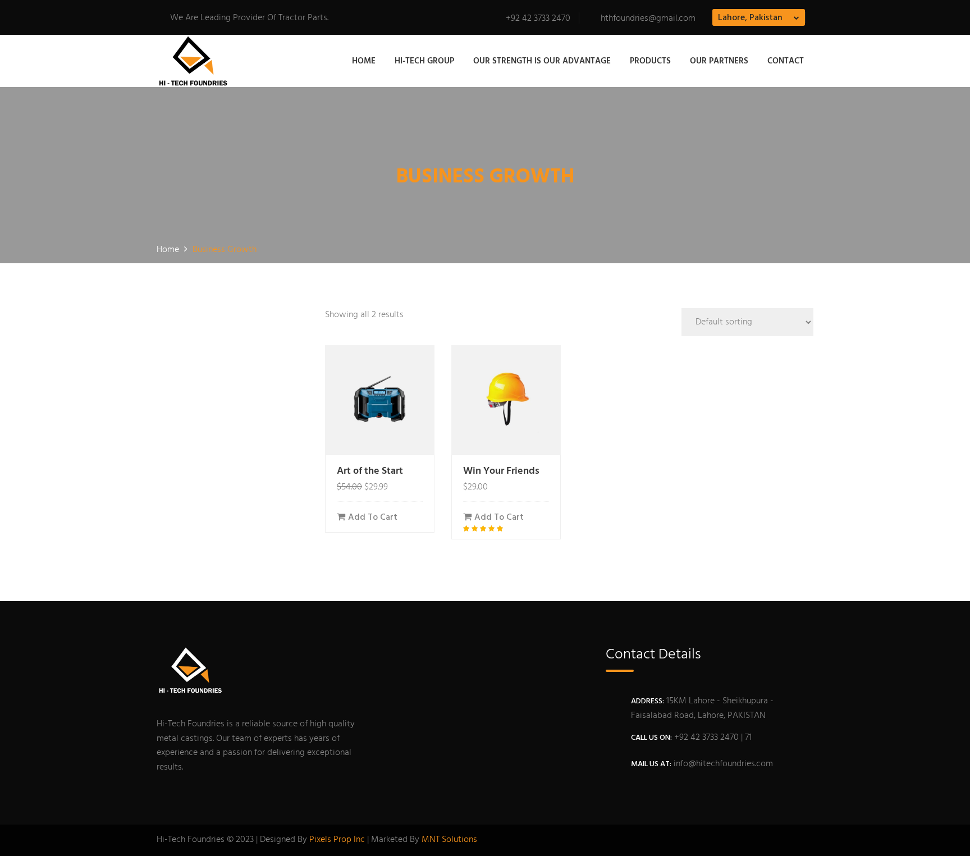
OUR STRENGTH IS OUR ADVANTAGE (542, 61)
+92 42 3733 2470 (538, 18)
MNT (431, 839)
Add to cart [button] (372, 517)
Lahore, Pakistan (750, 18)
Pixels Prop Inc (337, 839)
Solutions (459, 839)
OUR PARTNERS (719, 61)
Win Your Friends (501, 471)
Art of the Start (370, 471)
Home (364, 61)
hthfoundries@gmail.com (648, 18)
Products (650, 61)
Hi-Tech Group (424, 61)
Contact (785, 61)
